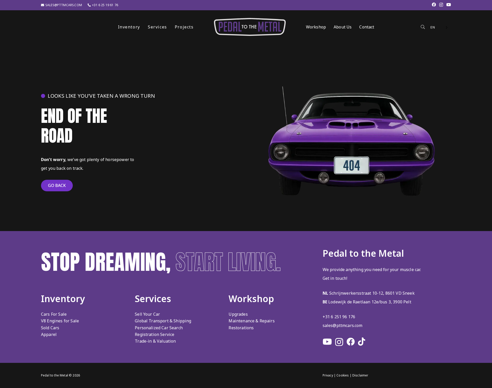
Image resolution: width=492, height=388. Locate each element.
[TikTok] (361, 341)
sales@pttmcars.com (343, 325)
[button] (197, 26)
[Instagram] (441, 5)
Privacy (328, 375)
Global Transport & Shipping (163, 321)
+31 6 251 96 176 (339, 317)
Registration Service (154, 334)
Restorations (241, 328)
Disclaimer (360, 375)
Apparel (49, 334)
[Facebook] (434, 5)
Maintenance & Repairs (251, 321)
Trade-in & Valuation (155, 341)
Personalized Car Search (159, 328)
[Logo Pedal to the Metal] (250, 27)
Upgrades (238, 314)
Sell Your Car (147, 314)
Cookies (342, 375)
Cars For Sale (54, 314)
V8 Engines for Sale (60, 321)
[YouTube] (448, 5)
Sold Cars (50, 328)
